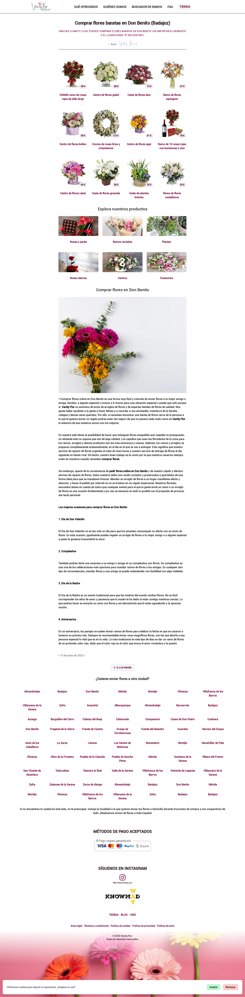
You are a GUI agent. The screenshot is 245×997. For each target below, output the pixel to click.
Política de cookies (120, 926)
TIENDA (113, 914)
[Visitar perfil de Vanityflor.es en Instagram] (122, 877)
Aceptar (214, 987)
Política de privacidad (143, 926)
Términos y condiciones (96, 926)
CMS (133, 914)
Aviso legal (76, 926)
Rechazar (231, 987)
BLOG (124, 914)
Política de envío (165, 926)
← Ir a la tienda (123, 667)
